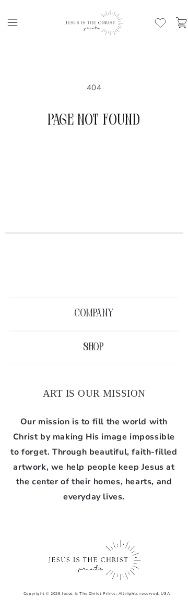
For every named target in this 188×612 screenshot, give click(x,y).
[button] (12, 22)
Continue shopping (94, 159)
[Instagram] (94, 271)
